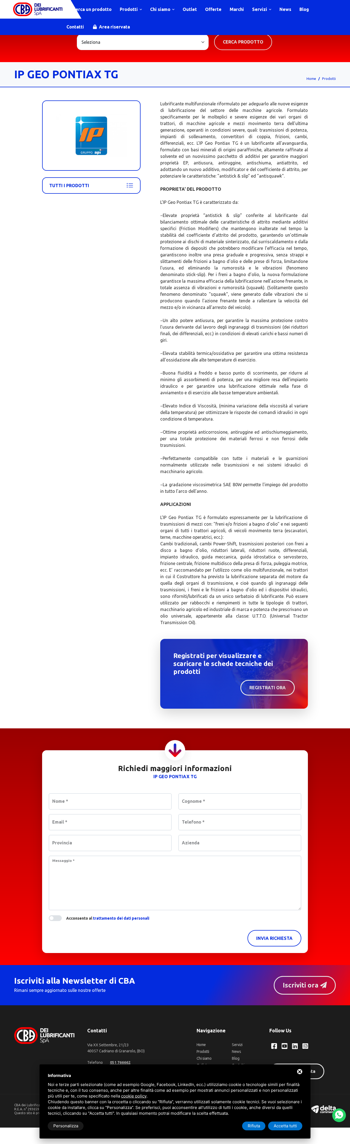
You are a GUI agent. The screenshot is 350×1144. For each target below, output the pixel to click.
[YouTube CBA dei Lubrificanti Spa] (284, 1046)
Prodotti (129, 9)
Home (311, 78)
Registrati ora (267, 687)
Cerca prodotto (243, 41)
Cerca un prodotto (92, 9)
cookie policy (134, 1096)
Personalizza (65, 1125)
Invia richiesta (274, 938)
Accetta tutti (285, 1125)
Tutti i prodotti (69, 185)
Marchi (237, 9)
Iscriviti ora (301, 985)
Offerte (213, 9)
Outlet (190, 9)
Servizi (260, 9)
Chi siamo (160, 9)
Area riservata (114, 26)
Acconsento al (107, 918)
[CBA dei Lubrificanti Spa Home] (37, 9)
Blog (304, 9)
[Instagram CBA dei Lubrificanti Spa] (305, 1046)
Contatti (75, 26)
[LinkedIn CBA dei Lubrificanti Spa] (295, 1046)
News (285, 9)
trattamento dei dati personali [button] (121, 918)
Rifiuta (254, 1125)
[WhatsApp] (339, 1115)
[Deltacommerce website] (323, 1109)
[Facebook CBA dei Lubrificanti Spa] (274, 1046)
